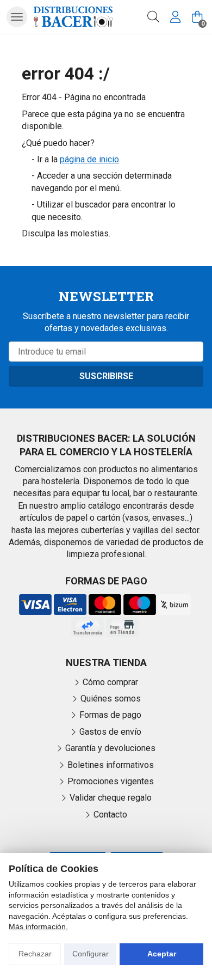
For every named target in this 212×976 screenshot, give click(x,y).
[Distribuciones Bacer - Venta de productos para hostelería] (73, 17)
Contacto (110, 814)
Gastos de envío (110, 732)
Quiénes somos (110, 698)
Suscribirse (106, 376)
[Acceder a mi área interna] (175, 17)
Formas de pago (110, 715)
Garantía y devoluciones (110, 748)
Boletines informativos (110, 765)
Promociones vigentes (110, 781)
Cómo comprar (110, 682)
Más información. (38, 926)
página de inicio (89, 159)
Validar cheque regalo (111, 797)
